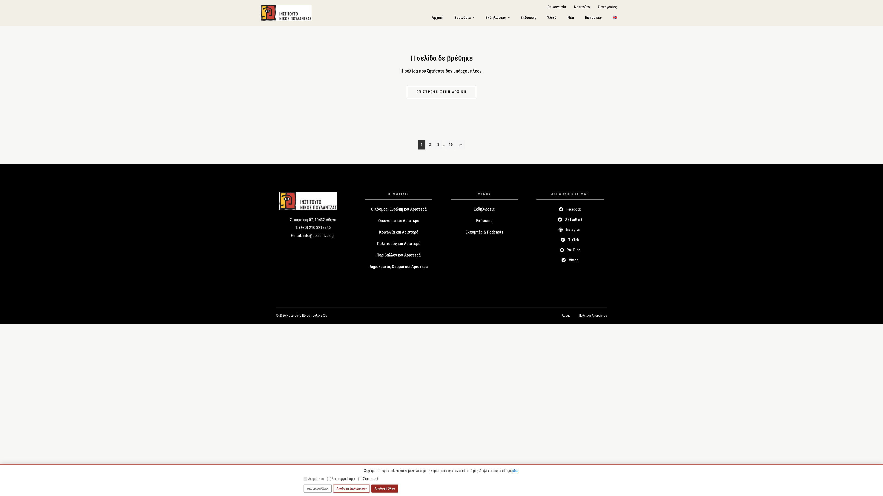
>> (460, 144)
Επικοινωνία (557, 7)
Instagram (574, 229)
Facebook (573, 209)
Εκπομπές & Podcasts (484, 232)
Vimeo (573, 260)
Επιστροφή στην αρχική (441, 92)
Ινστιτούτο (582, 7)
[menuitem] (615, 17)
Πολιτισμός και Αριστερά (398, 243)
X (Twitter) (573, 219)
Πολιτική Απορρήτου (593, 315)
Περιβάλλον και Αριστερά (399, 255)
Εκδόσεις (484, 220)
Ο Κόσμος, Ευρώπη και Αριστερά (399, 209)
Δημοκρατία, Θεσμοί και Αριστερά (399, 266)
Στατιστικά (370, 479)
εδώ (515, 471)
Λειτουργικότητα (343, 479)
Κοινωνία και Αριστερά (398, 232)
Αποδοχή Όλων (385, 488)
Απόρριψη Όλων (318, 488)
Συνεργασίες (607, 7)
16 (452, 144)
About (566, 315)
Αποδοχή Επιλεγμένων (351, 488)
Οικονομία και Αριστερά (398, 220)
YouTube (573, 250)
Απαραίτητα (316, 479)
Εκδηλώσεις (484, 209)
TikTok (573, 240)
